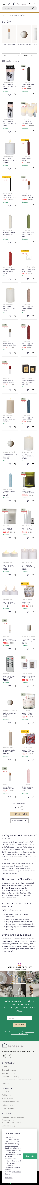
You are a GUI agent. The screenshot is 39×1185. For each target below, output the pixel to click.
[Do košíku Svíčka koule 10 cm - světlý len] (14, 722)
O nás (4, 1067)
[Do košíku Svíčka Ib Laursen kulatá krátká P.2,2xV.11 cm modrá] (33, 427)
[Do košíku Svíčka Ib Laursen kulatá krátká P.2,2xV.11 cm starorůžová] (33, 316)
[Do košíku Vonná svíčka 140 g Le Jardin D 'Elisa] (33, 685)
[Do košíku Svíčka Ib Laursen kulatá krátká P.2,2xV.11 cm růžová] (33, 796)
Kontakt (5, 1083)
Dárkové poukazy (9, 1070)
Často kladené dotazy (11, 1102)
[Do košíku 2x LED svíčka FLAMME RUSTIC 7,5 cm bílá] (33, 575)
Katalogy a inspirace (10, 1105)
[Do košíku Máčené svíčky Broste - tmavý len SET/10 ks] (14, 353)
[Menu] (4, 4)
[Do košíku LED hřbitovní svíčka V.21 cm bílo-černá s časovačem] (14, 131)
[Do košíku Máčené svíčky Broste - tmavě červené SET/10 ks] (14, 390)
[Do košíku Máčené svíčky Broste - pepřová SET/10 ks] (14, 796)
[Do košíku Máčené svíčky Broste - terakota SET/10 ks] (33, 205)
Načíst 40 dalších (19, 814)
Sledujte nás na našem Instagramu (20, 968)
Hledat (33, 8)
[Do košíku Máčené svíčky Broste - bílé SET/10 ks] (14, 648)
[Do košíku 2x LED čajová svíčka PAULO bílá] (14, 611)
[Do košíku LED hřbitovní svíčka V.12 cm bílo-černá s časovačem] (14, 94)
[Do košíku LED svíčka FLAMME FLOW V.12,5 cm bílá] (33, 464)
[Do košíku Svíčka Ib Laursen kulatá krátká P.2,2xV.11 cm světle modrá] (14, 501)
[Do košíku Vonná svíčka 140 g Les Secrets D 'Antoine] (33, 390)
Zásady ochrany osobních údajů (12, 1146)
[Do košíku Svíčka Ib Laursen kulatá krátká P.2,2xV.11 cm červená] (14, 279)
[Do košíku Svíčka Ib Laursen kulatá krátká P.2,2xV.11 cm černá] (33, 94)
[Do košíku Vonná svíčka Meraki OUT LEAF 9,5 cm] (33, 501)
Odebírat (19, 1025)
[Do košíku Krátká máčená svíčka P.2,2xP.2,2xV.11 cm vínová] (33, 168)
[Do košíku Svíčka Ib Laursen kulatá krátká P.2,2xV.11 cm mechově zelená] (33, 242)
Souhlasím (30, 1156)
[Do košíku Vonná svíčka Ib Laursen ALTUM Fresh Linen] (33, 722)
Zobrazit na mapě (9, 1126)
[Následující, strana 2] (22, 808)
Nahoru (20, 820)
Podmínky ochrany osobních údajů (16, 1080)
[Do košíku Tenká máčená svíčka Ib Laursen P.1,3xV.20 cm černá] (14, 205)
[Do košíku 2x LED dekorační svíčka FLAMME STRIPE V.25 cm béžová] (14, 759)
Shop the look (8, 1108)
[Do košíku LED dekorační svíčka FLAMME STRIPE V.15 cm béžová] (14, 427)
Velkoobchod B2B (9, 1073)
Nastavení (8, 1178)
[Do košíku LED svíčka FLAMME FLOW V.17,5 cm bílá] (14, 316)
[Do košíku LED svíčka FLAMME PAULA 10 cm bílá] (14, 168)
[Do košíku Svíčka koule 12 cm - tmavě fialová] (33, 279)
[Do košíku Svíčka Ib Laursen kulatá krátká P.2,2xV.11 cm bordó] (33, 353)
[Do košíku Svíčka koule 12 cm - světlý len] (14, 464)
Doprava (5, 1092)
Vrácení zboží (7, 1098)
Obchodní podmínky (10, 1077)
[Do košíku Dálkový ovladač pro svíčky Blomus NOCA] (14, 685)
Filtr (4, 55)
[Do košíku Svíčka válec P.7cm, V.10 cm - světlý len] (33, 648)
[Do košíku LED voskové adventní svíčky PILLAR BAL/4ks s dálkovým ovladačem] (33, 131)
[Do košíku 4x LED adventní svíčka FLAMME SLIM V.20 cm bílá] (33, 538)
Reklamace (6, 1095)
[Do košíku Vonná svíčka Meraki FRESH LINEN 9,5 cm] (14, 538)
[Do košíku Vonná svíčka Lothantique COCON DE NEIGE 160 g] (33, 611)
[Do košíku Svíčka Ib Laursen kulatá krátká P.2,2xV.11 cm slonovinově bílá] (14, 242)
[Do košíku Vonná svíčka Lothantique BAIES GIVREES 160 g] (33, 759)
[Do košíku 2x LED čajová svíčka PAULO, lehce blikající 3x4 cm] (14, 575)
